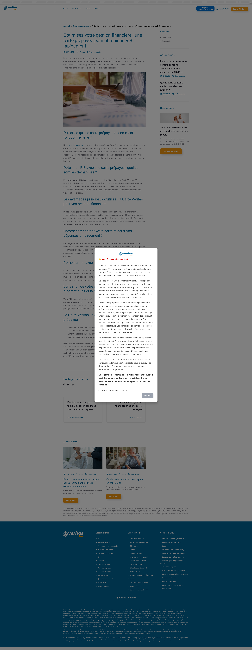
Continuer (147, 396)
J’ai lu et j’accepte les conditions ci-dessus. (114, 390)
